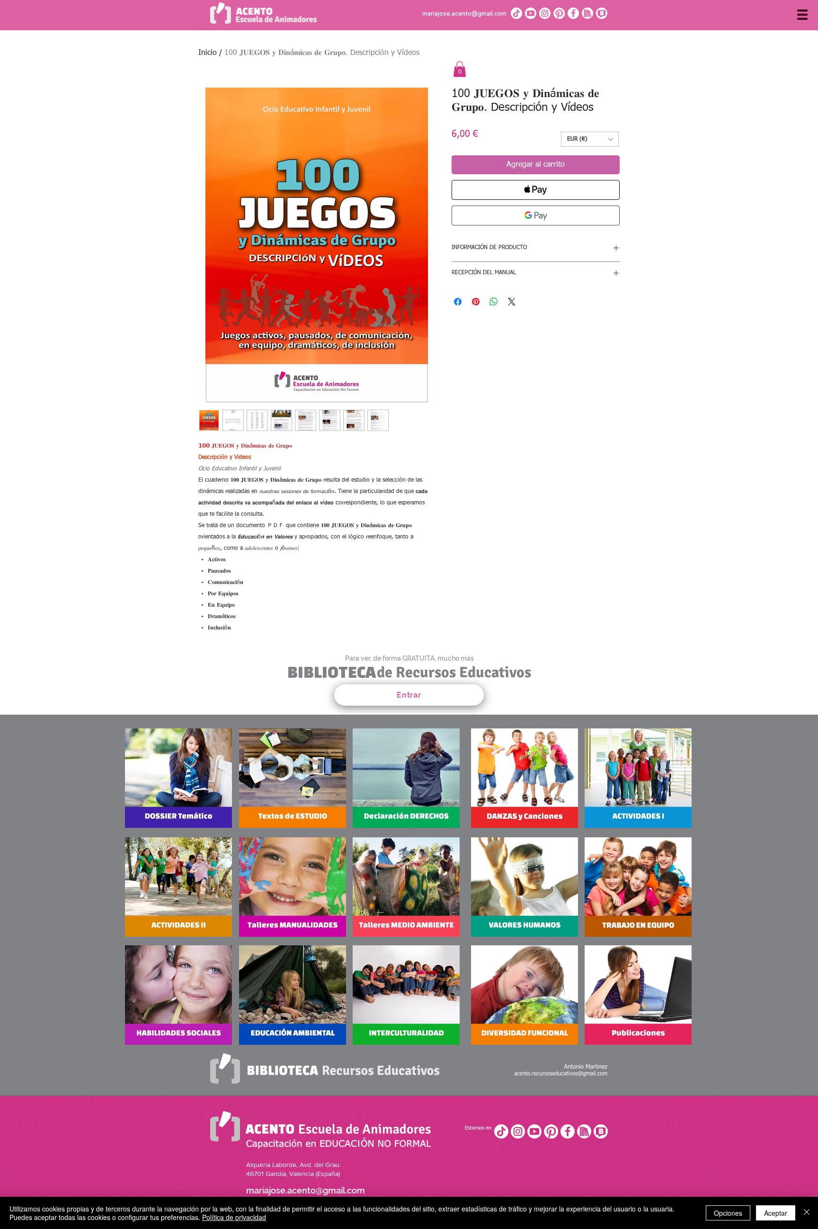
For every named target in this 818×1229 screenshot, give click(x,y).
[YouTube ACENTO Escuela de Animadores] (534, 1131)
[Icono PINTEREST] (559, 13)
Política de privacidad (234, 1217)
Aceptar (775, 1213)
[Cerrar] (806, 1212)
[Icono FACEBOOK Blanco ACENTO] (573, 13)
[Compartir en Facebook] (457, 301)
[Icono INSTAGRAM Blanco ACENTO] (545, 13)
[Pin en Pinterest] (475, 301)
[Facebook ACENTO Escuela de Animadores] (567, 1131)
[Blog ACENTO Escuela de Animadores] (601, 1131)
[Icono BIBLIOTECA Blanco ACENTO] (587, 13)
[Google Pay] (536, 215)
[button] (802, 14)
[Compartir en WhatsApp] (493, 301)
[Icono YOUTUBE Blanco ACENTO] (530, 13)
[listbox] (590, 139)
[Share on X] (511, 301)
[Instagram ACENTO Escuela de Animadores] (518, 1131)
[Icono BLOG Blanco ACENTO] (601, 13)
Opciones (728, 1213)
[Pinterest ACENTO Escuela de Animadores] (551, 1131)
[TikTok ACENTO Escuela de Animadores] (516, 13)
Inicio (207, 53)
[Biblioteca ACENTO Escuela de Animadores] (584, 1131)
